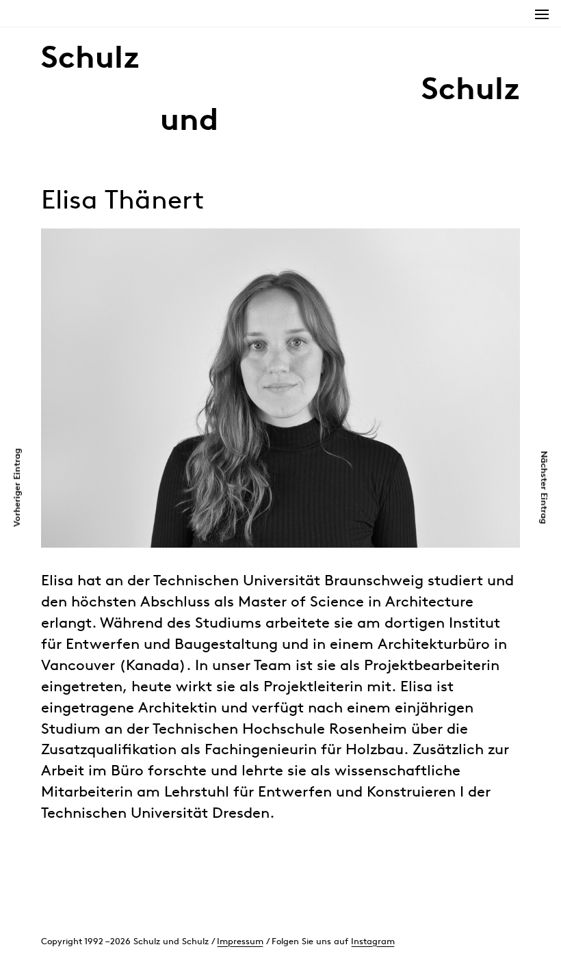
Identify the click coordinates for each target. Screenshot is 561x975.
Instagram (373, 941)
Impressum (240, 941)
